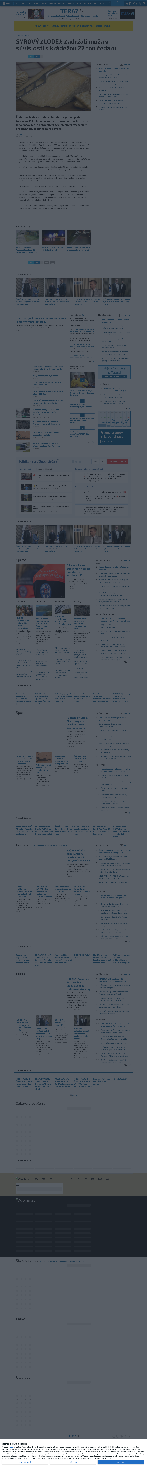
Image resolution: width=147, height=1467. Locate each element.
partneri (11, 1447)
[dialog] (73, 1453)
